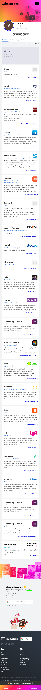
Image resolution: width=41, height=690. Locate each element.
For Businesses (5, 669)
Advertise (22, 662)
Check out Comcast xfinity (29, 123)
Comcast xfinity (11, 109)
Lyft (5, 433)
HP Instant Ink (10, 155)
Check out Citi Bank (31, 147)
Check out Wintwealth (30, 268)
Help (2, 671)
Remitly (7, 86)
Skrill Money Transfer (13, 321)
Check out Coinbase (31, 494)
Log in (21, 653)
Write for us (23, 664)
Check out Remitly (31, 100)
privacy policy (16, 680)
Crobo (6, 69)
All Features (4, 662)
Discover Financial (12, 228)
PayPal (7, 245)
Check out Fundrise (31, 194)
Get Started (33, 555)
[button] (19, 602)
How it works (11, 605)
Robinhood (8, 456)
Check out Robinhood (30, 470)
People (3, 653)
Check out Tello (32, 291)
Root (6, 410)
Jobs (21, 660)
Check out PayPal (31, 253)
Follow (26, 34)
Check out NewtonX (31, 219)
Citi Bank (8, 132)
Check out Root (32, 424)
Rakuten (7, 300)
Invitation (29, 590)
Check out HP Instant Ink (29, 170)
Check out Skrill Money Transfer (27, 334)
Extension (3, 660)
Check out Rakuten (31, 313)
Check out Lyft (32, 447)
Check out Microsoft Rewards (28, 355)
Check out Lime (32, 378)
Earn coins (3, 664)
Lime (6, 363)
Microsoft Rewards (12, 342)
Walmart (8, 386)
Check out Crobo (32, 77)
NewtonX (8, 203)
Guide (2, 654)
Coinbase (8, 479)
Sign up (22, 654)
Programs (3, 651)
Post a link (23, 651)
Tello (6, 277)
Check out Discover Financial (28, 236)
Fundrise (7, 178)
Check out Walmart (31, 401)
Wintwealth (9, 262)
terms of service (26, 680)
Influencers (4, 667)
